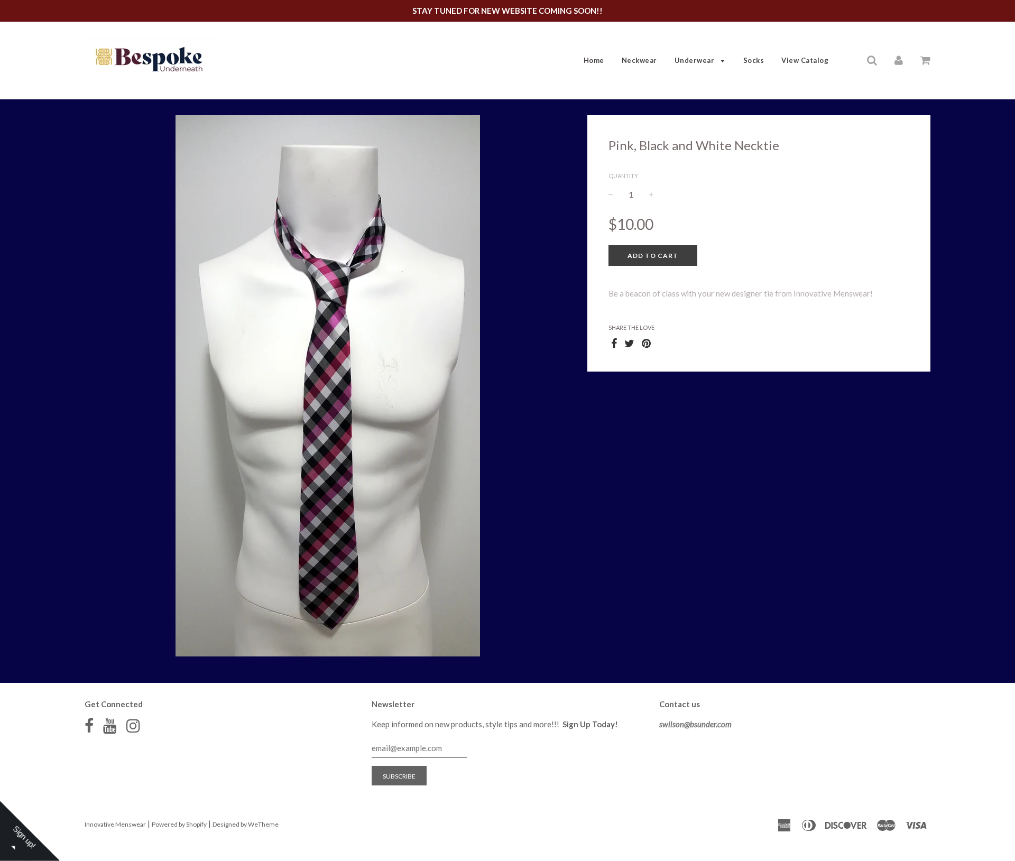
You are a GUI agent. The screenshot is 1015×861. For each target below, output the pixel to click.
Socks (753, 60)
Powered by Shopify (179, 824)
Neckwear (639, 60)
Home (594, 60)
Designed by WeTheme (246, 824)
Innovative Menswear (115, 824)
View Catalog (804, 60)
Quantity (623, 175)
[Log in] (898, 59)
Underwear (695, 60)
